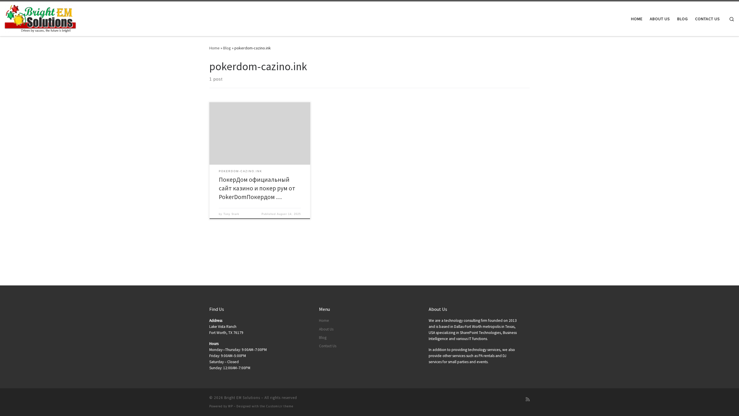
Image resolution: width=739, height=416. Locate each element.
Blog (227, 48)
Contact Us (327, 345)
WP (230, 406)
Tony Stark (231, 214)
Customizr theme (279, 406)
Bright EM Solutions (242, 397)
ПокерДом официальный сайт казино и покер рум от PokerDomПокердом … (257, 188)
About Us (326, 329)
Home (214, 48)
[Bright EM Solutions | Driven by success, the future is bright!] (40, 17)
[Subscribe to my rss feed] (528, 399)
